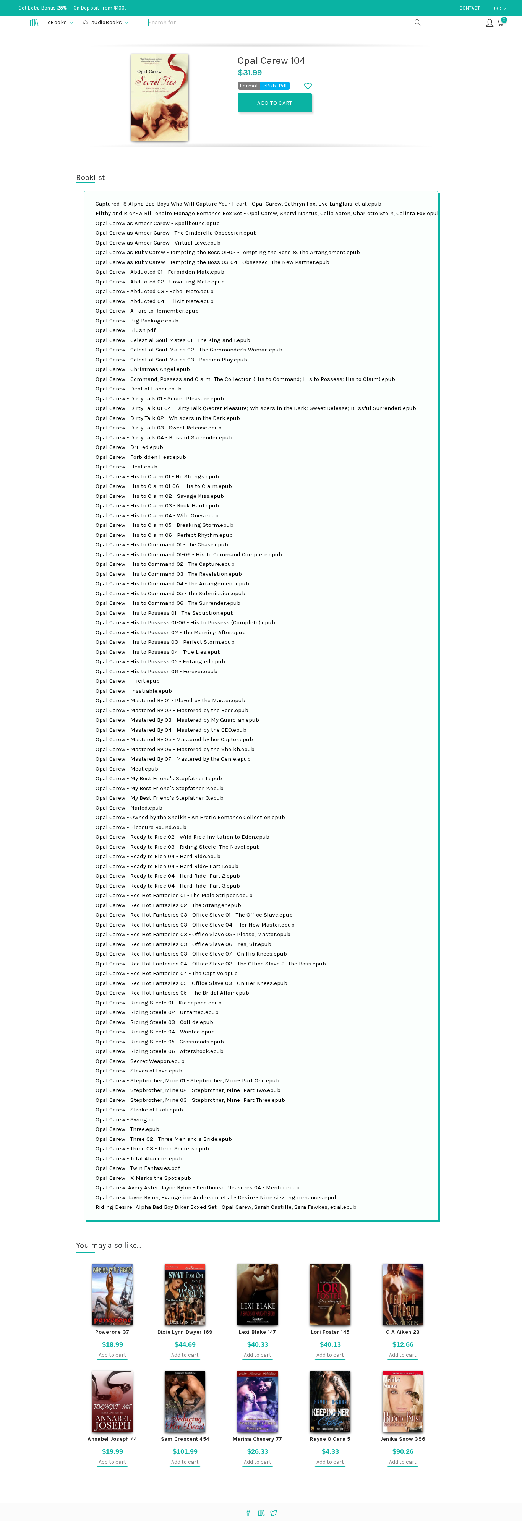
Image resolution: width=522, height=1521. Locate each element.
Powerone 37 (112, 1332)
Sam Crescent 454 (185, 1439)
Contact (469, 8)
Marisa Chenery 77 (257, 1439)
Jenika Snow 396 (403, 1439)
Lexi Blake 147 (257, 1332)
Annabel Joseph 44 (112, 1439)
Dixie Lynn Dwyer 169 (185, 1332)
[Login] (490, 22)
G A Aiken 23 (403, 1332)
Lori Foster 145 (330, 1332)
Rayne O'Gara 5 (330, 1439)
